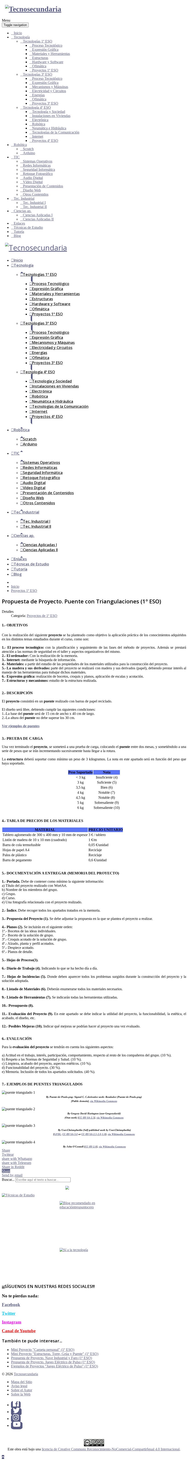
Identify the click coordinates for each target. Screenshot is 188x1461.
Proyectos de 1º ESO (42, 616)
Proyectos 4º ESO (45, 141)
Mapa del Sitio (21, 1382)
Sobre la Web (20, 1394)
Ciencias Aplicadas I (38, 215)
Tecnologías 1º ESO (37, 41)
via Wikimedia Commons (103, 1101)
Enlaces (19, 223)
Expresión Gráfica (45, 49)
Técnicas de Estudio (28, 227)
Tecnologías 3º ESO (37, 74)
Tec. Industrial (24, 198)
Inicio (18, 33)
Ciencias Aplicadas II (38, 219)
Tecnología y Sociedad (48, 112)
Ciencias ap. (22, 211)
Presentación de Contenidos (43, 186)
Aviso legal (19, 1386)
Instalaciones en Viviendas (51, 116)
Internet (37, 136)
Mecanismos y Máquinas (50, 87)
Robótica (38, 124)
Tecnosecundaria (26, 1374)
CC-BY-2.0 (91, 1146)
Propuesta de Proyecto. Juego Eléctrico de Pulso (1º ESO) (53, 1362)
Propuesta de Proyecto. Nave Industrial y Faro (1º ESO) (51, 1358)
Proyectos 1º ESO (45, 70)
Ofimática (39, 66)
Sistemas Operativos (37, 161)
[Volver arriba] (3, 1457)
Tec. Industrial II (35, 207)
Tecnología (22, 37)
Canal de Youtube (19, 1330)
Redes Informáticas (37, 165)
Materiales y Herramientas (51, 54)
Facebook (11, 1304)
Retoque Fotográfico (38, 174)
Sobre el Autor (21, 1390)
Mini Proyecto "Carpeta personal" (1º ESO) (42, 1350)
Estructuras (40, 58)
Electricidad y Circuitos (49, 91)
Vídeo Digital (33, 182)
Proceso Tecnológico (47, 45)
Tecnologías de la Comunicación (55, 132)
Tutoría (19, 232)
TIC (17, 157)
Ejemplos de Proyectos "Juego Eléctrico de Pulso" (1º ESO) (54, 1366)
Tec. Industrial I (34, 203)
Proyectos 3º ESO (45, 103)
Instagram (11, 1322)
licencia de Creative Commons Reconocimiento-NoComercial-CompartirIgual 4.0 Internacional (111, 1449)
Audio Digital (33, 178)
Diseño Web (32, 190)
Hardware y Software (47, 62)
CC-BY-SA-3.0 (70, 1134)
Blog (17, 236)
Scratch (28, 149)
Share (6, 1150)
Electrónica (40, 120)
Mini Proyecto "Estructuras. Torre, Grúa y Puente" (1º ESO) (54, 1354)
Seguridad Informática (39, 169)
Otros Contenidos (35, 194)
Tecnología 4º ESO (37, 107)
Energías (38, 95)
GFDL (57, 1134)
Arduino (29, 153)
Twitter (8, 1313)
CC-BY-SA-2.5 (86, 1117)
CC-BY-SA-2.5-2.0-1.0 (93, 1134)
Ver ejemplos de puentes (20, 726)
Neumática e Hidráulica (49, 128)
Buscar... (8, 1179)
